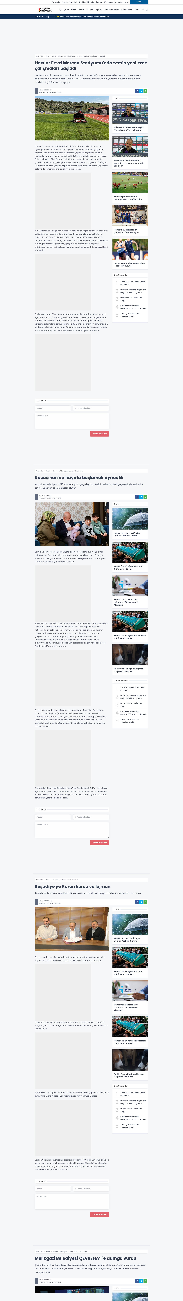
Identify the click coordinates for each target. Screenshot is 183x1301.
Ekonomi (90, 9)
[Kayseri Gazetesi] (45, 10)
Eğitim (99, 9)
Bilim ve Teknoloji (111, 9)
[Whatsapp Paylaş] (145, 91)
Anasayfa (39, 56)
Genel (73, 9)
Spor (136, 9)
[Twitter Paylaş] (141, 91)
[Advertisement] (91, 38)
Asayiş (81, 9)
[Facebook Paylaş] (137, 91)
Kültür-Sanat (126, 9)
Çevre (66, 9)
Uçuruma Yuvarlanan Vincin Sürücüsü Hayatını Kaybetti (81, 16)
